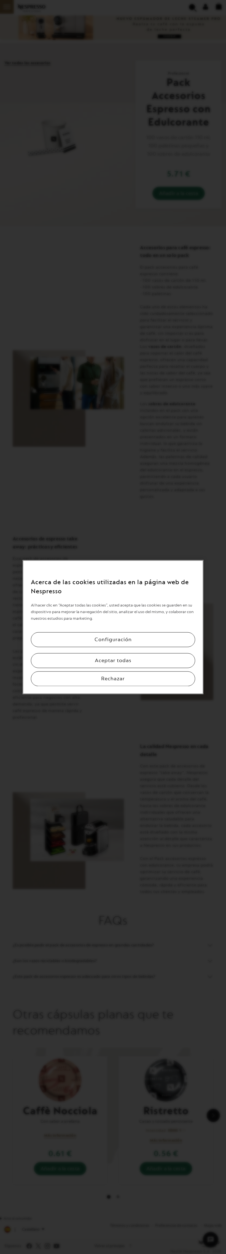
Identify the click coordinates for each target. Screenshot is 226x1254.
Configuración (113, 639)
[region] (113, 627)
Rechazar (113, 678)
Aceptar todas (113, 660)
